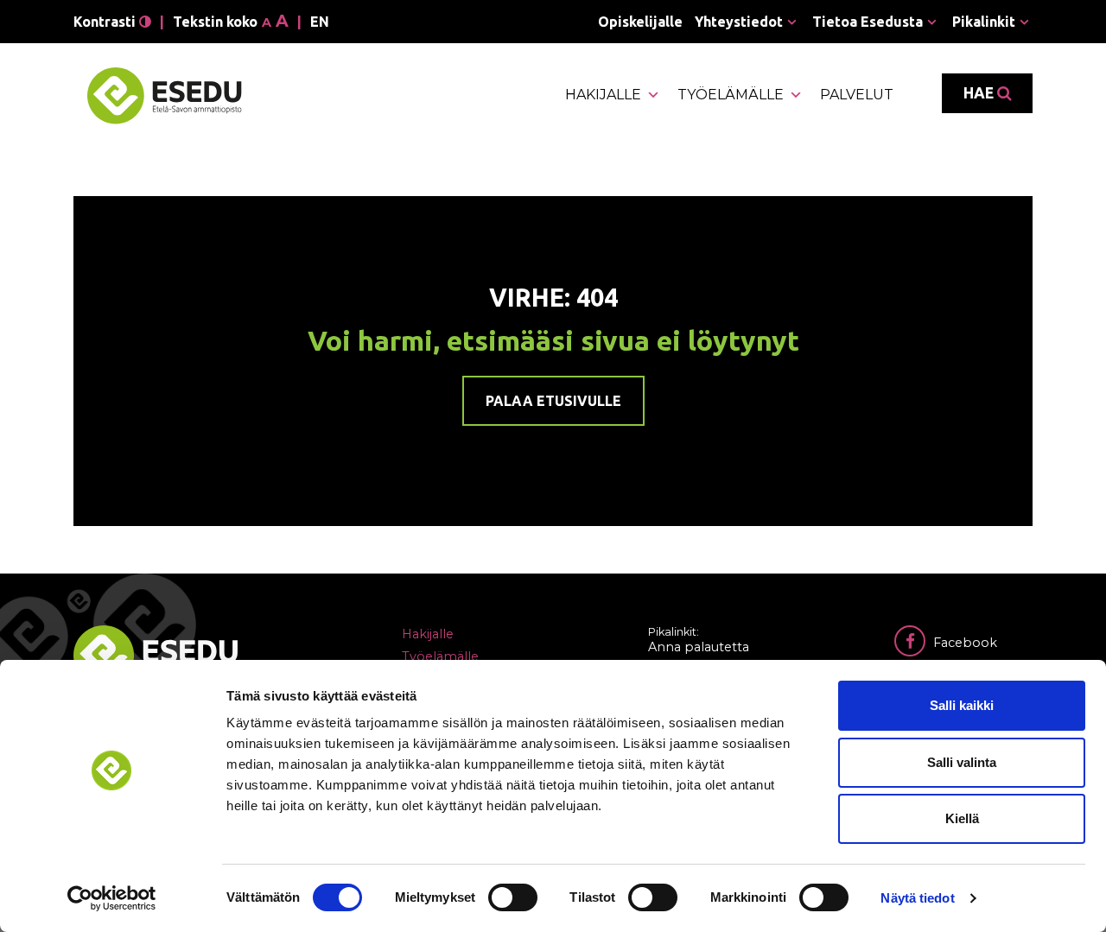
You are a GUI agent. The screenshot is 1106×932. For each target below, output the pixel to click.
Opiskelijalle (640, 21)
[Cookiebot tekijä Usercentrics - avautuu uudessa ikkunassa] (112, 898)
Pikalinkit (983, 21)
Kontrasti (106, 21)
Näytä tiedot (917, 898)
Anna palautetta (698, 647)
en (319, 21)
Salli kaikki (962, 705)
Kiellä (962, 818)
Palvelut (856, 94)
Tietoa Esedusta (867, 21)
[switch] (512, 897)
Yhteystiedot (739, 21)
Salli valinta (961, 762)
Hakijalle (603, 94)
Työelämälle (730, 94)
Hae (980, 93)
